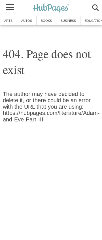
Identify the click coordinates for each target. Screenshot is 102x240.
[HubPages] (51, 8)
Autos (26, 20)
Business (68, 20)
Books (46, 20)
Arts (8, 20)
